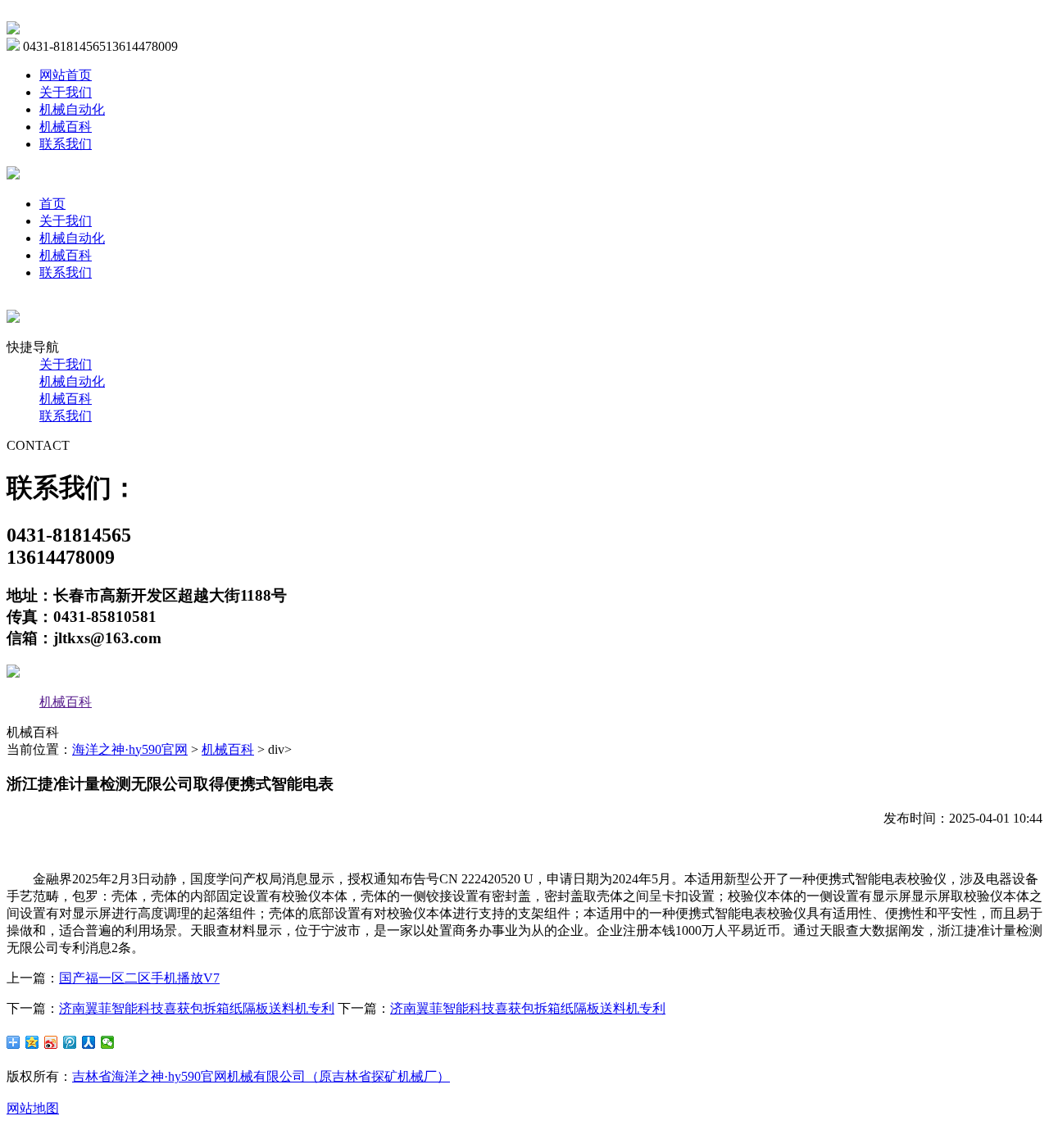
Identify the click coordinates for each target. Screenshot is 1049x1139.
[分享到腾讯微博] (70, 1042)
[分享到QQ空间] (32, 1042)
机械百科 (65, 127)
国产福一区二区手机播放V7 (139, 978)
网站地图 (33, 1108)
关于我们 (65, 92)
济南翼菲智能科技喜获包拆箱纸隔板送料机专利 (196, 1008)
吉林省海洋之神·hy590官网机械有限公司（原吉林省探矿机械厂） (261, 1076)
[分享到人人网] (89, 1042)
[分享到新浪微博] (51, 1042)
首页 (52, 204)
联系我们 (65, 144)
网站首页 (65, 75)
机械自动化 (72, 109)
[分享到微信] (108, 1042)
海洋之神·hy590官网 (130, 749)
